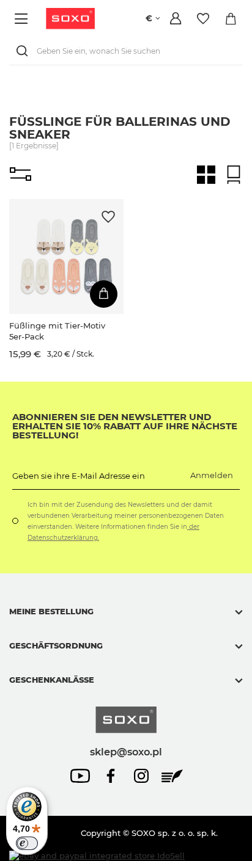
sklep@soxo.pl (126, 752)
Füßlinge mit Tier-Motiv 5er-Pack (57, 331)
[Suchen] (24, 51)
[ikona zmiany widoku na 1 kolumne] (233, 174)
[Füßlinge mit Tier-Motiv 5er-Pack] (66, 256)
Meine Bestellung (51, 611)
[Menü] (23, 18)
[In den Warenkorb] (103, 294)
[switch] (27, 843)
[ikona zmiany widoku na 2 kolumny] (206, 174)
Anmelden (211, 475)
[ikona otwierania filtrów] (20, 174)
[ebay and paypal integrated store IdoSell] (97, 856)
